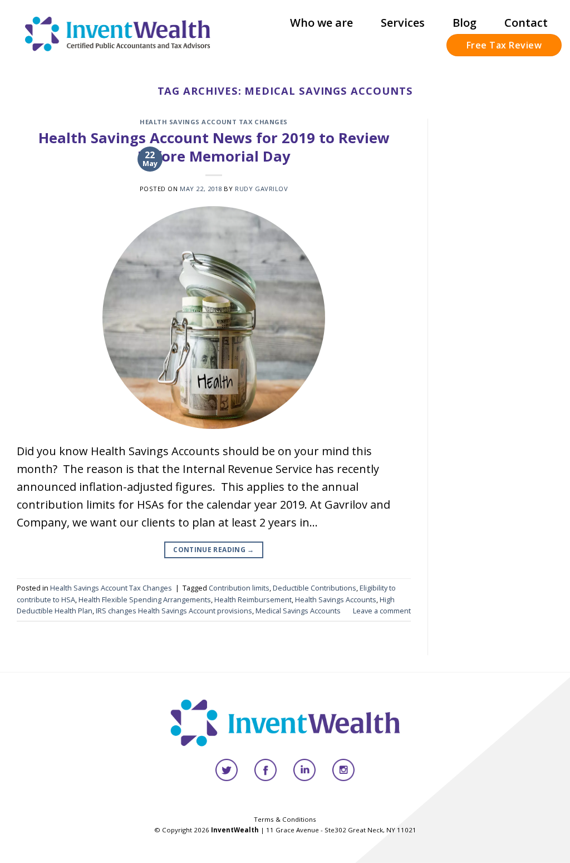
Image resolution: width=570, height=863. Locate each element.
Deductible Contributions (314, 588)
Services (403, 22)
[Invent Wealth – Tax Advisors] (118, 33)
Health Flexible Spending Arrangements (144, 599)
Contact (526, 22)
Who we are (321, 22)
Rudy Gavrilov (261, 188)
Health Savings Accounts (335, 599)
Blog (464, 22)
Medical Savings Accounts (298, 611)
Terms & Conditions (285, 819)
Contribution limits (239, 588)
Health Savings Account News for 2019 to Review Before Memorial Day (214, 147)
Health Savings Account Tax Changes (214, 122)
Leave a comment (382, 611)
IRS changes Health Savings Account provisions (174, 611)
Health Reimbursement (253, 599)
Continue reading (213, 549)
